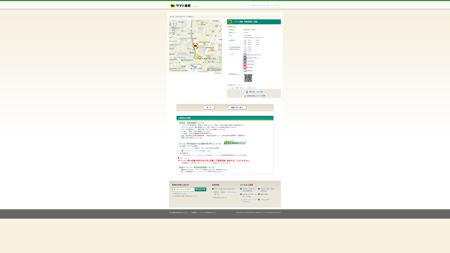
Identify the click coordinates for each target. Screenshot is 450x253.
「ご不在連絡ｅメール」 (210, 155)
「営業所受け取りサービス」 (199, 163)
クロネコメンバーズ (188, 148)
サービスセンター (200, 172)
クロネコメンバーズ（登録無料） (195, 151)
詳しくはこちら (185, 158)
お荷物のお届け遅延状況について (186, 196)
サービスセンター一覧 (261, 5)
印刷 (261, 92)
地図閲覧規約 (218, 73)
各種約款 (194, 212)
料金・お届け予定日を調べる (224, 189)
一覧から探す (265, 200)
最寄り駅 (252, 92)
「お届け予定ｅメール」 (189, 155)
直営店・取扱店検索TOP (177, 16)
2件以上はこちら (180, 193)
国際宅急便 (264, 194)
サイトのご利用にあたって (208, 212)
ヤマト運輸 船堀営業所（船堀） (245, 22)
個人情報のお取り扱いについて (179, 212)
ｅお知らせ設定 (204, 148)
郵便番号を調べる (220, 197)
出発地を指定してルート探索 (256, 96)
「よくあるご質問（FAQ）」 (237, 88)
